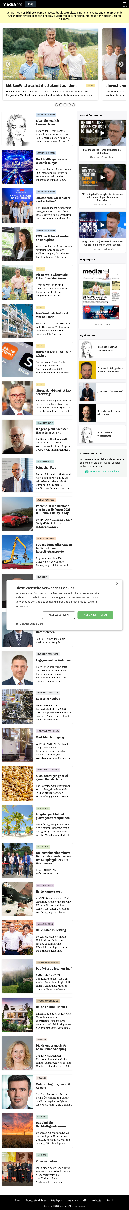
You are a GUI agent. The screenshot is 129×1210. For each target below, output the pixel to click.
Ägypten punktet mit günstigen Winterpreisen (53, 816)
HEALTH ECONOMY (45, 423)
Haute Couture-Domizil (51, 1007)
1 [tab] (56, 104)
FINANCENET (42, 577)
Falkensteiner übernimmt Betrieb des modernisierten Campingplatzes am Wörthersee (53, 858)
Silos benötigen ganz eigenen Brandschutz (52, 777)
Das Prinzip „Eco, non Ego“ (54, 968)
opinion (87, 335)
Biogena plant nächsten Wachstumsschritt (52, 430)
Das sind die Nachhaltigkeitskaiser (51, 1124)
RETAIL (90, 85)
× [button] (117, 583)
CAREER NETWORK (45, 885)
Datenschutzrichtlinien (36, 1200)
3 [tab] (65, 104)
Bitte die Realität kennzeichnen (47, 122)
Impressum (72, 1200)
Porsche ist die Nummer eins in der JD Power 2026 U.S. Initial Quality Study (53, 509)
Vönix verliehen (46, 1161)
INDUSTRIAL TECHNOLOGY (48, 731)
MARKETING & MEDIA (46, 115)
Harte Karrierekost (49, 891)
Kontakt (110, 1200)
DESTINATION (42, 808)
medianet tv (91, 115)
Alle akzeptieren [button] (95, 615)
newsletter (90, 453)
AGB (85, 1200)
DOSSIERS (41, 1039)
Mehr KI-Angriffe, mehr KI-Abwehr (53, 1085)
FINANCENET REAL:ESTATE (47, 654)
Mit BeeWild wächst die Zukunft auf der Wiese (40, 86)
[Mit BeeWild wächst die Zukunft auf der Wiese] (50, 55)
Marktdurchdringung (50, 737)
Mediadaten (97, 1200)
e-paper (87, 259)
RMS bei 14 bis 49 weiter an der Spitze (52, 238)
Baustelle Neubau (48, 699)
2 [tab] (60, 104)
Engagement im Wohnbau (53, 660)
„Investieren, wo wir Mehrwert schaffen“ (54, 199)
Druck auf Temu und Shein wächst (53, 353)
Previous (8, 64)
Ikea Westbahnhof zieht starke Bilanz (52, 315)
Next (121, 64)
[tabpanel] (50, 64)
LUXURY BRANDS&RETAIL (47, 962)
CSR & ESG (41, 1117)
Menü (125, 4)
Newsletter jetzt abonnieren (102, 471)
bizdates (64, 19)
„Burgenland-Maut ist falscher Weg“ (53, 392)
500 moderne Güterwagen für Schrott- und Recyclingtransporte (54, 548)
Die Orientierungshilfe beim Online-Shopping (51, 1047)
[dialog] (64, 605)
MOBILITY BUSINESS (45, 500)
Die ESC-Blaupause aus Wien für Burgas (51, 161)
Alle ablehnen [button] (59, 615)
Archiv (17, 1200)
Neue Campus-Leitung (51, 930)
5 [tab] (73, 104)
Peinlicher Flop (46, 467)
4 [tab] (69, 104)
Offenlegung (56, 1200)
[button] (29, 623)
